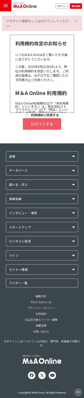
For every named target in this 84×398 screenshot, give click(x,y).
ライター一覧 (18, 283)
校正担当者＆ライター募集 (41, 320)
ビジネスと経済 (20, 241)
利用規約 (41, 314)
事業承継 (15, 199)
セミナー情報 (18, 269)
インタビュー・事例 (23, 213)
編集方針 (41, 296)
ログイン (61, 6)
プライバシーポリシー (41, 308)
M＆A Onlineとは (41, 302)
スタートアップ (20, 227)
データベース (18, 170)
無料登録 (76, 6)
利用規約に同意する (43, 115)
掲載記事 (41, 325)
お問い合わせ (41, 331)
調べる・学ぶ (18, 184)
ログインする (42, 124)
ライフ (13, 255)
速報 (12, 156)
